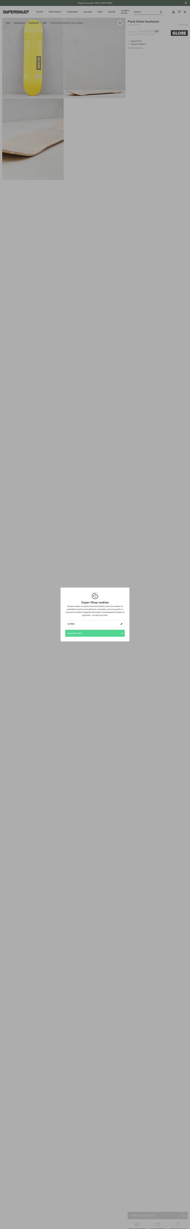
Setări (71, 623)
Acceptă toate (74, 633)
